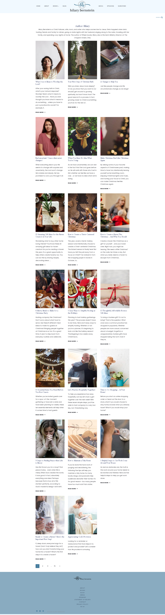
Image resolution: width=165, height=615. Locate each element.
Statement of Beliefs (83, 599)
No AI (83, 606)
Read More (40, 112)
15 (54, 566)
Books (82, 590)
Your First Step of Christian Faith (81, 82)
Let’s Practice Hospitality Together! (81, 390)
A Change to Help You (109, 82)
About (46, 6)
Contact (82, 602)
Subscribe (122, 6)
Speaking (110, 6)
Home (38, 6)
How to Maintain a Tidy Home (79, 461)
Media (101, 6)
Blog (64, 6)
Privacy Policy (82, 604)
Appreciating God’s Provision (79, 537)
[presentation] (50, 60)
